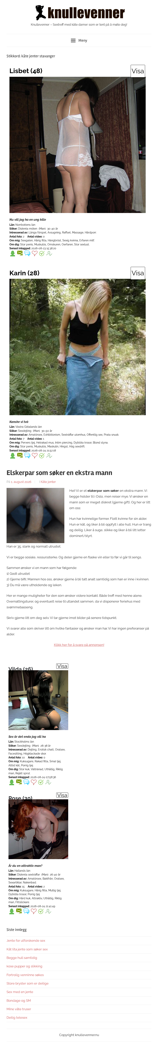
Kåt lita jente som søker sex (27, 949)
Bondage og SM (19, 1000)
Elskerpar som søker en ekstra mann (59, 473)
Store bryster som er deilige (28, 983)
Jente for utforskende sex (26, 940)
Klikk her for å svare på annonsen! (79, 645)
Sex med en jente (20, 992)
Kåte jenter (48, 482)
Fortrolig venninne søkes (25, 975)
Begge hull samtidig (22, 958)
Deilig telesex (17, 1017)
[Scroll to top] (151, 1041)
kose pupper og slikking (24, 966)
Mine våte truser (19, 1009)
